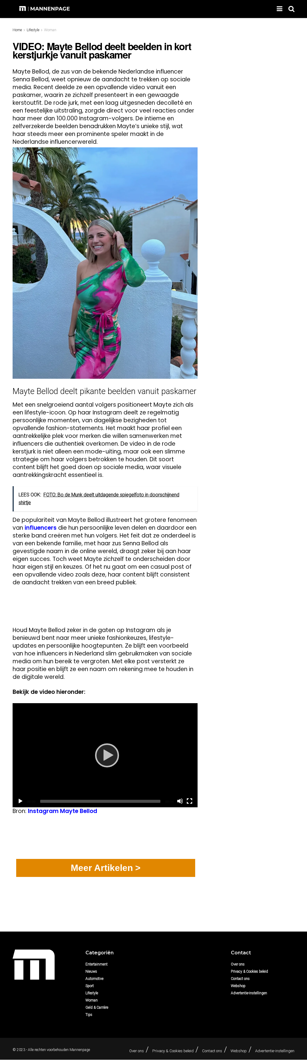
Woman (50, 30)
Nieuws (91, 971)
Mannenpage (80, 1050)
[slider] (100, 801)
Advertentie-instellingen (249, 993)
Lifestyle (33, 30)
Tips (88, 1015)
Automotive (94, 979)
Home (17, 30)
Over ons (238, 964)
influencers (41, 528)
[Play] (105, 755)
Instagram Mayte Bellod (62, 811)
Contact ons (240, 979)
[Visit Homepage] (45, 9)
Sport (89, 986)
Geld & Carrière (96, 1007)
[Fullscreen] (189, 801)
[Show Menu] (279, 9)
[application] (105, 755)
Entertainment (96, 964)
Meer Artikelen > (106, 868)
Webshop (238, 986)
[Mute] (180, 801)
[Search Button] (291, 9)
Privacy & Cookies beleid (249, 971)
